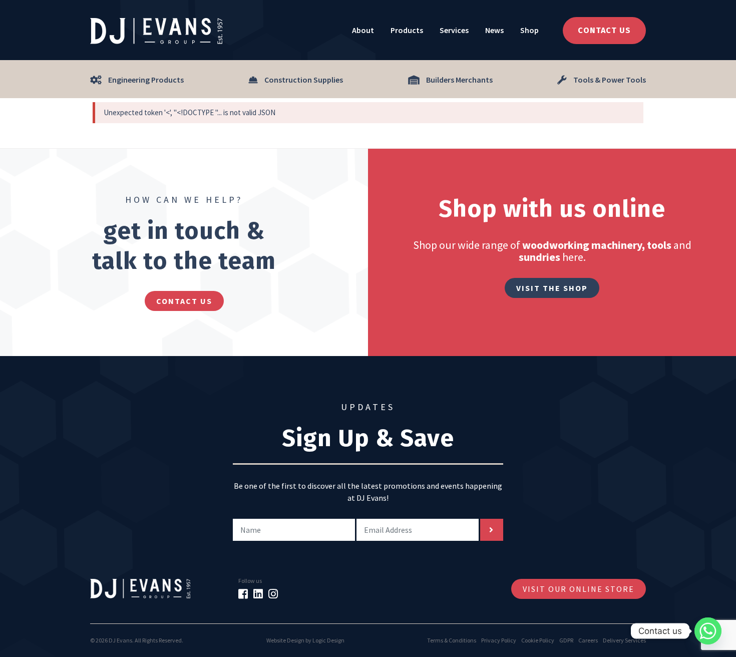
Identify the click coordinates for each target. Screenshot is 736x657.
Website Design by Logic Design (305, 640)
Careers (588, 640)
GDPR (566, 640)
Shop (529, 30)
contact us (184, 301)
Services (454, 30)
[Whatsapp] (707, 630)
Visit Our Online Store (578, 589)
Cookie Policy (537, 640)
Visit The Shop (552, 288)
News (494, 30)
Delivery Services (624, 640)
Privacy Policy (498, 640)
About (363, 30)
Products (407, 30)
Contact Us (604, 30)
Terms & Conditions (451, 640)
